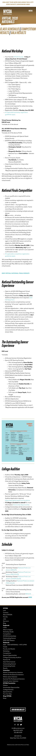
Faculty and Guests (9, 649)
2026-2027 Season (9, 640)
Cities (5, 627)
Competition (7, 634)
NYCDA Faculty (18, 57)
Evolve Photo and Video (23, 744)
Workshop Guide (8, 631)
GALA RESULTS (18, 32)
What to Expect (8, 629)
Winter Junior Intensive (10, 676)
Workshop (6, 651)
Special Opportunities (10, 655)
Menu (31, 10)
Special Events (7, 691)
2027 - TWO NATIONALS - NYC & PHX (15, 644)
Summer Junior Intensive (10, 681)
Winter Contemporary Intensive (13, 672)
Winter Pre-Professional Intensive (13, 674)
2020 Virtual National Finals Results (15, 273)
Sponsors (6, 621)
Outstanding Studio (9, 666)
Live (4, 610)
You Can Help (7, 694)
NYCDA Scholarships (9, 636)
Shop (4, 698)
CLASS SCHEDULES (10, 29)
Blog (4, 623)
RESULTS (28, 594)
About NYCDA (7, 614)
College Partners (8, 689)
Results (5, 668)
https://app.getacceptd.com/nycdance (17, 500)
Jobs (4, 619)
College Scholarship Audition (12, 657)
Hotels (5, 647)
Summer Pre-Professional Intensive (14, 679)
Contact (5, 612)
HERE (30, 597)
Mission (5, 685)
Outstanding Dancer (9, 638)
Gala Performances (9, 662)
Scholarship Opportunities (21, 504)
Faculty (5, 616)
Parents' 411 (6, 659)
